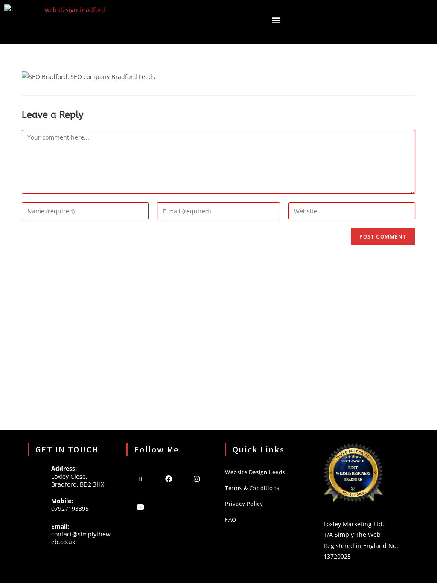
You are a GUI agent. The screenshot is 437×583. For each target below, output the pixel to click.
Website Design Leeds (255, 472)
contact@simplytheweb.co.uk (81, 538)
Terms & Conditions (252, 488)
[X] (140, 478)
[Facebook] (168, 478)
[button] (276, 20)
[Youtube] (140, 506)
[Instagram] (197, 478)
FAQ (230, 519)
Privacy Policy (244, 503)
